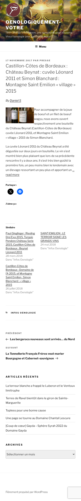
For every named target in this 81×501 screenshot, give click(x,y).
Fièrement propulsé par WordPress (27, 491)
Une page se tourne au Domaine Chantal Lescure (38, 418)
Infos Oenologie (23, 312)
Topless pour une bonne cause (26, 410)
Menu (42, 46)
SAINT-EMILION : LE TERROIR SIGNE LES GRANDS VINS (53, 237)
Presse (45, 60)
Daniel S (15, 100)
